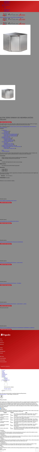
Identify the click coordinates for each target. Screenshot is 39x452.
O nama (1, 340)
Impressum (2, 342)
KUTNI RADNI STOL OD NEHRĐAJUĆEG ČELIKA (9, 221)
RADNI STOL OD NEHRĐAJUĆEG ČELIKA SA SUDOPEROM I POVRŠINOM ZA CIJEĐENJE (17, 327)
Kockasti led (6, 132)
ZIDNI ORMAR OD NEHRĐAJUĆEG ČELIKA (8, 200)
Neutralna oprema (7, 17)
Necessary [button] (2, 407)
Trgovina (1, 17)
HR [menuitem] (4, 6)
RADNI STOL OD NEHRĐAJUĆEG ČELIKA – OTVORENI (10, 283)
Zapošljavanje (2, 351)
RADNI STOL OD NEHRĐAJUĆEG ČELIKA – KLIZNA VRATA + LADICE (13, 303)
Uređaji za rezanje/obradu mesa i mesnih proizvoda (11, 146)
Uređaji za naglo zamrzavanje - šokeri (9, 145)
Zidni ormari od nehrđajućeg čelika (17, 17)
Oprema (1, 349)
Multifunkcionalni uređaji (8, 143)
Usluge (1, 347)
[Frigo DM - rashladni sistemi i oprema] (13, 21)
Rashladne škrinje (7, 138)
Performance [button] (2, 434)
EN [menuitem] (4, 7)
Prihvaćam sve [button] (15, 394)
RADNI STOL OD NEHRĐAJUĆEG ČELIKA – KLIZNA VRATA (11, 262)
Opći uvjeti (2, 356)
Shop (3, 371)
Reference (2, 344)
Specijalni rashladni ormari (7, 141)
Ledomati (3, 130)
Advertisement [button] (2, 441)
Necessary (3, 408)
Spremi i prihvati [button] (3, 449)
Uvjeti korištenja (3, 358)
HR (2, 5)
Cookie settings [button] (9, 394)
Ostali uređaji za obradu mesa (9, 148)
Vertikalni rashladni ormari (8, 140)
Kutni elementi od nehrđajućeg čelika (10, 134)
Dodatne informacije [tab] (5, 151)
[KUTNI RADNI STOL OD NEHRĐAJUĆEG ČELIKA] (4, 23)
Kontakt (1, 353)
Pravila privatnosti (3, 361)
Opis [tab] (3, 150)
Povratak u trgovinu (7, 388)
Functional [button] (2, 430)
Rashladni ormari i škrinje (6, 137)
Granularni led (6, 131)
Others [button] (1, 445)
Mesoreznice (6, 147)
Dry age (5, 142)
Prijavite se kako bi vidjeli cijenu (6, 122)
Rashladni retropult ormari (8, 139)
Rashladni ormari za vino (8, 144)
